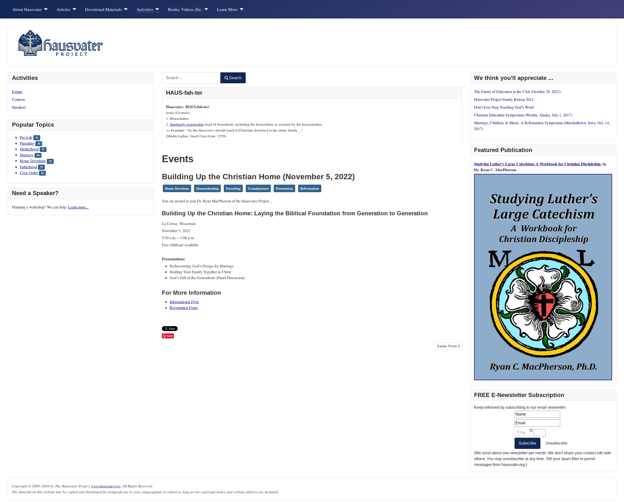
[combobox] (191, 77)
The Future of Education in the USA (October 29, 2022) (517, 91)
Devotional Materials (103, 9)
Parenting (27, 143)
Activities (144, 9)
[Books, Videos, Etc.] (205, 9)
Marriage (27, 154)
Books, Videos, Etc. (185, 9)
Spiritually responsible (187, 124)
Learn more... (78, 206)
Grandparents (258, 188)
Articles (63, 9)
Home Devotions (33, 160)
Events (17, 91)
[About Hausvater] (45, 9)
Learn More (227, 9)
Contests (18, 99)
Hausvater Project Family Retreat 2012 (504, 99)
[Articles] (73, 9)
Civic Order (29, 172)
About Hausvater (27, 9)
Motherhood (29, 149)
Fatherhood (28, 166)
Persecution (284, 188)
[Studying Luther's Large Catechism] (543, 276)
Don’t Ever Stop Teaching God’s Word (504, 107)
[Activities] (156, 9)
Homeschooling (207, 188)
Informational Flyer (184, 301)
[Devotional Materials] (125, 9)
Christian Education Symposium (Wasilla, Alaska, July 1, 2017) (523, 114)
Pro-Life (26, 137)
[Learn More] (241, 9)
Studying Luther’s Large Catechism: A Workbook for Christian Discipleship (537, 164)
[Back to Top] (615, 493)
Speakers (19, 107)
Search (235, 78)
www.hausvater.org (106, 485)
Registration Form (183, 307)
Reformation (309, 188)
